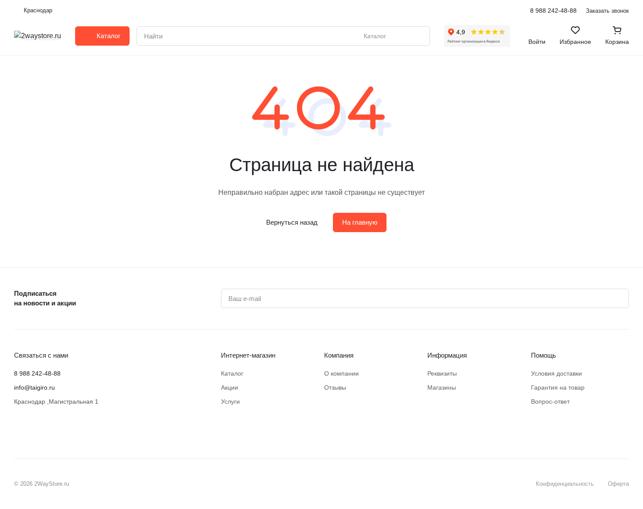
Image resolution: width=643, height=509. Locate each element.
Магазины (441, 387)
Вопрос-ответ (550, 401)
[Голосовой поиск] (402, 36)
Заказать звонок (607, 10)
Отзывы (335, 387)
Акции (229, 387)
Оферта (618, 483)
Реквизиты (442, 373)
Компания (339, 355)
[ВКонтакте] (19, 432)
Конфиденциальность (565, 483)
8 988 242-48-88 (553, 10)
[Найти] (418, 36)
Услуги (230, 401)
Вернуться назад (292, 222)
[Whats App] (72, 432)
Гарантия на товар (558, 387)
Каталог (232, 373)
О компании (341, 373)
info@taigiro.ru (34, 387)
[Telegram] (54, 432)
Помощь (543, 355)
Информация (447, 355)
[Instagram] (37, 432)
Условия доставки (556, 373)
